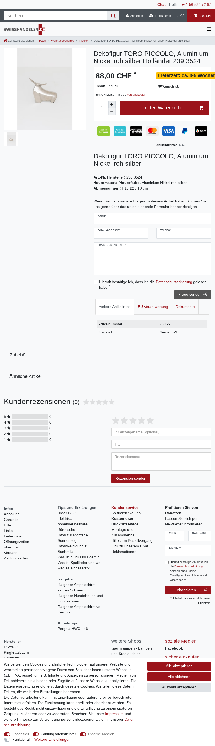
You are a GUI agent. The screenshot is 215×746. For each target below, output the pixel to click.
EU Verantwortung (153, 307)
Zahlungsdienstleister (58, 734)
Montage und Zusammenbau (124, 532)
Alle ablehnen (179, 676)
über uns (11, 547)
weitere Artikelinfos (114, 307)
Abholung (12, 514)
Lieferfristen (14, 536)
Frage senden (190, 294)
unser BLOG (68, 513)
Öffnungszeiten (16, 541)
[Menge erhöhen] (112, 104)
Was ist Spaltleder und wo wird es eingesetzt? (79, 565)
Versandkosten (136, 94)
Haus (42, 40)
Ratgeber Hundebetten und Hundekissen (80, 598)
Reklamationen (123, 551)
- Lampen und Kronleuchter (131, 651)
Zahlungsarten (16, 558)
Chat (161, 4)
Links (8, 530)
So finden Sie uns (126, 513)
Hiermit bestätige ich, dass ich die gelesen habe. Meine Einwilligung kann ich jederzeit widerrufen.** (189, 570)
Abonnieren (186, 590)
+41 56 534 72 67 (196, 4)
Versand (11, 552)
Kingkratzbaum (16, 652)
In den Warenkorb (162, 107)
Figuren (84, 40)
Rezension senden (130, 478)
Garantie (11, 519)
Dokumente (185, 307)
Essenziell (20, 734)
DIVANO (11, 647)
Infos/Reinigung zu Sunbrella (73, 549)
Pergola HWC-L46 (73, 628)
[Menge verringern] (112, 111)
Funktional (21, 739)
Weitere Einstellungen (52, 739)
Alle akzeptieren (179, 666)
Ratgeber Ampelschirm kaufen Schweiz (76, 587)
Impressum (114, 714)
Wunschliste (171, 86)
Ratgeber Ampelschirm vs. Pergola (79, 609)
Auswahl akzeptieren (179, 687)
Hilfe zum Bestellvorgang (132, 540)
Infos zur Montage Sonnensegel (73, 538)
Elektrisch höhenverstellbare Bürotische (73, 524)
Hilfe (7, 525)
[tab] (114, 307)
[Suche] (113, 15)
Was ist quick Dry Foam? (78, 557)
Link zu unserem (129, 546)
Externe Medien (101, 734)
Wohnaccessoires (62, 40)
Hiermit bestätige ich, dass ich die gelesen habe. (152, 284)
